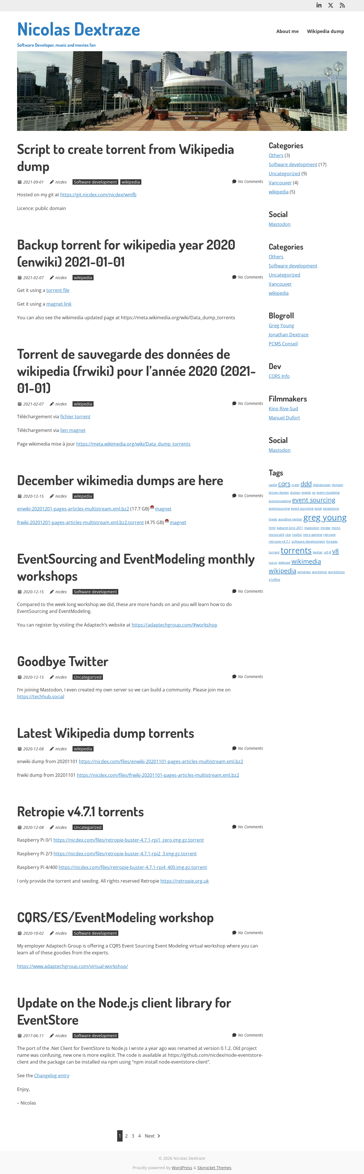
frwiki (273, 519)
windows (304, 572)
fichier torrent (75, 416)
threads (332, 541)
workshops (336, 572)
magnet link (58, 304)
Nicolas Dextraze (78, 32)
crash (295, 485)
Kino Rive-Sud (283, 408)
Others (276, 155)
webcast (284, 563)
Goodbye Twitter (62, 660)
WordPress (182, 1167)
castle (273, 485)
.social (57, 696)
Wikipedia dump (325, 31)
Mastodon (280, 224)
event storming (302, 508)
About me (287, 31)
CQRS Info (279, 376)
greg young (325, 517)
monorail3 (276, 535)
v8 (335, 551)
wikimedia (306, 561)
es (313, 493)
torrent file (57, 290)
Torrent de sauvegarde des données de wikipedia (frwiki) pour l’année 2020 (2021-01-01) (136, 370)
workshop (319, 572)
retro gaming (312, 535)
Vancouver (280, 183)
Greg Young (281, 325)
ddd (306, 483)
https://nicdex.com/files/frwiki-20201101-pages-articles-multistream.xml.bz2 (158, 775)
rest (288, 535)
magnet (163, 509)
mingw (325, 528)
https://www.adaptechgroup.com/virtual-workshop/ (72, 966)
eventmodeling (280, 501)
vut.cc (273, 563)
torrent (274, 552)
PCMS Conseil (283, 344)
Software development (95, 182)
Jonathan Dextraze (289, 334)
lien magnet (73, 430)
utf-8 (327, 552)
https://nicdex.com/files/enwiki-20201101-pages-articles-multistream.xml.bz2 (161, 761)
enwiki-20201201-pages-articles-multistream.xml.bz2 (73, 509)
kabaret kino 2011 (290, 528)
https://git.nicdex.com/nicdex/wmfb (98, 194)
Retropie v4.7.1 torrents (80, 810)
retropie (329, 535)
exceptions (331, 508)
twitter (318, 552)
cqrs (284, 483)
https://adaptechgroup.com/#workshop (174, 625)
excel (318, 508)
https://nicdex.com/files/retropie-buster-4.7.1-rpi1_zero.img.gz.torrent (128, 840)
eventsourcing (279, 508)
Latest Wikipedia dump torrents (105, 732)
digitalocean (322, 485)
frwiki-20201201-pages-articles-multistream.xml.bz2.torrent (80, 522)
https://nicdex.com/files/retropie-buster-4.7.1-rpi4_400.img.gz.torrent (133, 867)
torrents (296, 550)
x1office (274, 580)
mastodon (311, 528)
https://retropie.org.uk (184, 881)
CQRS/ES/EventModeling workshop (115, 916)
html (272, 528)
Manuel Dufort (284, 418)
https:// (25, 696)
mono (336, 528)
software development (308, 541)
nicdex (61, 182)
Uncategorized (88, 677)
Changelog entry (51, 1075)
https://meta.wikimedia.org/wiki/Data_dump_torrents (133, 444)
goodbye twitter (290, 519)
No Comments (250, 181)
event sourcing (313, 500)
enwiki (306, 493)
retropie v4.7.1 (279, 541)
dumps (295, 493)
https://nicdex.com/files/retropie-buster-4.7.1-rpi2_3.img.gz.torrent (125, 853)
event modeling (328, 493)
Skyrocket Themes (214, 1167)
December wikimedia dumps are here (120, 479)
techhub (42, 696)
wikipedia (131, 182)
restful (297, 535)
